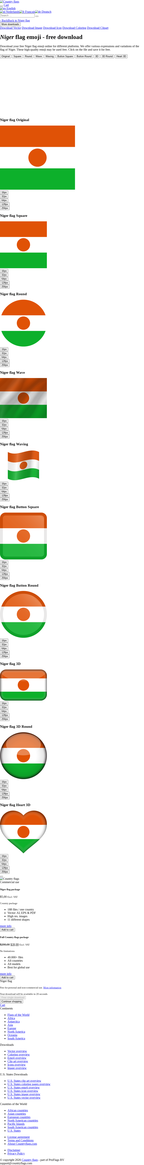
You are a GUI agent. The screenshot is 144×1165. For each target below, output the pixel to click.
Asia (10, 1024)
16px (4, 192)
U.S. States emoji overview (24, 1087)
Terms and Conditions (21, 1140)
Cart (2, 1005)
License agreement (19, 1137)
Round (28, 56)
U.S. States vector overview (24, 1097)
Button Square (65, 56)
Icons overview (17, 1064)
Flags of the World (18, 1014)
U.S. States (14, 1130)
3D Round (107, 56)
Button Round (84, 56)
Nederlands (12, 11)
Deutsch (46, 11)
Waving (50, 56)
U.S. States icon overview (23, 1090)
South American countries (23, 1127)
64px (4, 200)
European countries (19, 1117)
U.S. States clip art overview (24, 1080)
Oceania (12, 1035)
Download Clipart (97, 27)
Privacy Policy (16, 1153)
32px (4, 196)
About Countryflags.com (22, 1143)
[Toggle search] (1, 6)
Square (17, 56)
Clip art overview (18, 1061)
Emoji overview (17, 1057)
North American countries (23, 1120)
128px (5, 204)
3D (96, 56)
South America (16, 1038)
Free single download (13, 997)
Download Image (32, 27)
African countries (18, 1110)
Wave (39, 56)
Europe (12, 1028)
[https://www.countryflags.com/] (9, 1)
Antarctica (14, 1021)
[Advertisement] (72, 86)
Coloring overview (19, 1054)
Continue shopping (12, 1001)
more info (5, 926)
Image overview (17, 1068)
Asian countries (17, 1113)
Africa (11, 1018)
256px (5, 208)
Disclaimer (14, 1150)
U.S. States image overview (24, 1094)
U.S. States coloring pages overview (29, 1084)
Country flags (30, 1159)
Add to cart (8, 929)
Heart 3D (121, 56)
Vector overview (17, 1051)
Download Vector (10, 27)
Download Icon (52, 27)
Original (6, 56)
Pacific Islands (16, 1123)
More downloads (10, 24)
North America (16, 1031)
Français (29, 11)
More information (52, 987)
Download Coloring (74, 27)
